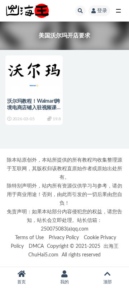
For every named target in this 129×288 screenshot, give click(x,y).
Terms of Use (29, 237)
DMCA (36, 246)
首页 (21, 282)
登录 (102, 10)
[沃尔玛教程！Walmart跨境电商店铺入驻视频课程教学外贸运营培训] (34, 74)
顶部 (107, 282)
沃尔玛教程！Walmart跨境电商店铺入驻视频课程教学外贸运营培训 (33, 108)
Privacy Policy (64, 237)
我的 (64, 282)
